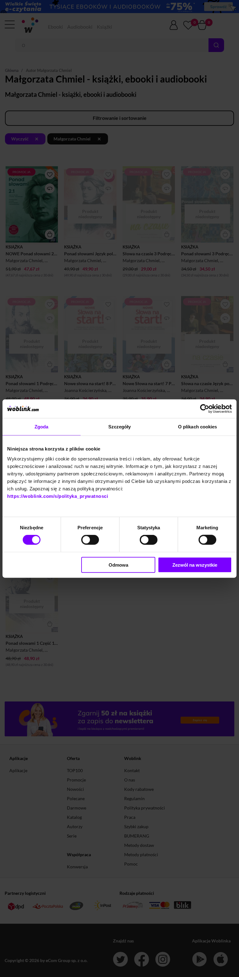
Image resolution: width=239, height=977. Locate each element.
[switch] (90, 540)
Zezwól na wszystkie (194, 564)
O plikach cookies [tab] (197, 426)
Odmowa (118, 564)
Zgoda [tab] (42, 426)
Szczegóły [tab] (119, 426)
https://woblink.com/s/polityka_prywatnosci (57, 495)
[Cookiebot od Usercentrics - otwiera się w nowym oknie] (204, 408)
